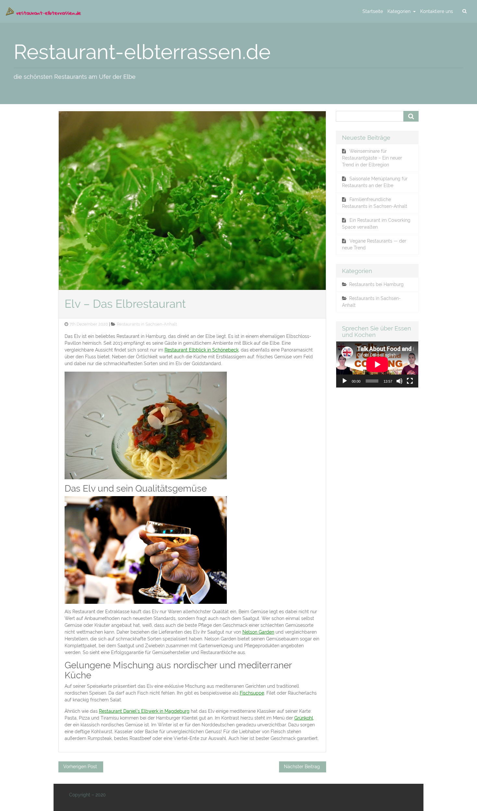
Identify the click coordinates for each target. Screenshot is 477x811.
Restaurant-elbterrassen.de (142, 52)
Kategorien (399, 11)
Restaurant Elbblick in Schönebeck (201, 349)
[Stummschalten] (399, 381)
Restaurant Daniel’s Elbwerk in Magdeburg (144, 711)
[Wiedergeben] (344, 381)
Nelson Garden (258, 632)
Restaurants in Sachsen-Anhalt (147, 324)
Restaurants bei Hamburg (376, 284)
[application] (377, 364)
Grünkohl (303, 718)
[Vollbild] (410, 381)
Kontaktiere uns (436, 11)
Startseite (372, 11)
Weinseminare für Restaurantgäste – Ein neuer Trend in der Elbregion (372, 158)
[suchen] (464, 11)
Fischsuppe (252, 693)
